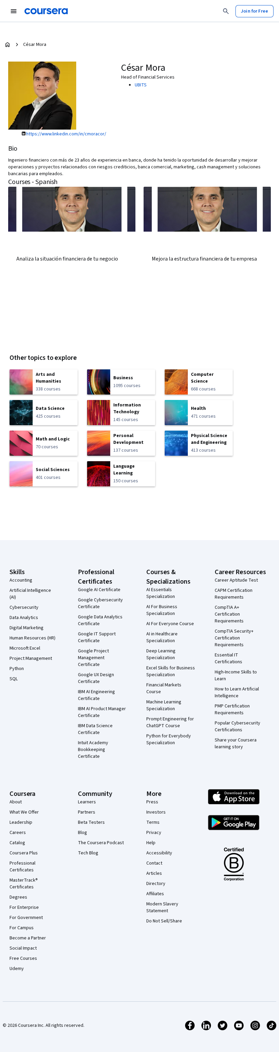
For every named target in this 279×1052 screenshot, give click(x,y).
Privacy (153, 832)
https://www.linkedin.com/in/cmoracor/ (66, 134)
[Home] (7, 44)
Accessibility (159, 853)
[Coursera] (46, 11)
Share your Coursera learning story (236, 743)
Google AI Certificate (99, 589)
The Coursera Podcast (101, 842)
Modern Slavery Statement (162, 907)
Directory (155, 883)
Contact (154, 863)
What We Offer (24, 812)
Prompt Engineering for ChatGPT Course (170, 722)
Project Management (31, 658)
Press (152, 802)
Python (17, 668)
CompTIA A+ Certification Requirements (229, 614)
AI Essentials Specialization (160, 593)
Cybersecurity (24, 607)
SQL (14, 678)
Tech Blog (88, 853)
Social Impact (23, 948)
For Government (26, 917)
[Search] (226, 11)
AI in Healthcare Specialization (162, 637)
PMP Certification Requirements (232, 709)
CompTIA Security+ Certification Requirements (234, 638)
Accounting (21, 580)
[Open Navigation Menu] (13, 11)
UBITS (141, 85)
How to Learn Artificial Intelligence (237, 692)
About (16, 802)
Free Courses (23, 958)
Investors (156, 812)
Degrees (18, 897)
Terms (153, 822)
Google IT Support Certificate (97, 637)
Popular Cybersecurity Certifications (237, 726)
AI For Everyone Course (170, 623)
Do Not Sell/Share (164, 921)
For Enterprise (24, 907)
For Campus (22, 927)
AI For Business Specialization (161, 610)
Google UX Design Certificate (96, 678)
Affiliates (155, 893)
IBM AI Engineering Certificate (96, 695)
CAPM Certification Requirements (233, 594)
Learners (87, 802)
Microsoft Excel (25, 648)
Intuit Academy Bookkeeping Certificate (93, 749)
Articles (154, 873)
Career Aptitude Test (236, 580)
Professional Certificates (22, 866)
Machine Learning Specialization (163, 705)
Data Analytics (24, 617)
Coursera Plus (24, 853)
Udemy (17, 968)
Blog (82, 832)
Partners (86, 812)
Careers (18, 832)
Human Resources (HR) (32, 638)
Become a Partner (28, 938)
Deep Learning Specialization (161, 654)
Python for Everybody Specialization (168, 739)
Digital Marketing (27, 627)
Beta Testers (91, 822)
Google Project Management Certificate (93, 658)
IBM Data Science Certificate (95, 729)
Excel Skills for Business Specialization (170, 671)
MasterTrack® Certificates (24, 883)
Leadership (21, 822)
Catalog (17, 842)
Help (150, 842)
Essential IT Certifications (228, 658)
